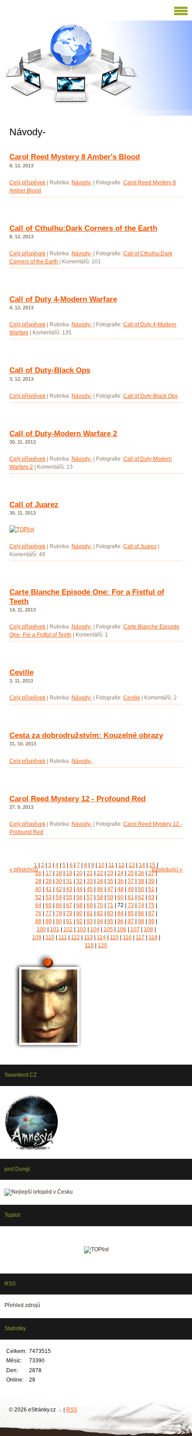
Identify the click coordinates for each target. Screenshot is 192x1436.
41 (49, 889)
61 (131, 897)
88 (38, 921)
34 (100, 881)
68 (79, 905)
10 (101, 865)
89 (49, 921)
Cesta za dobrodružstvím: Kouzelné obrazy (86, 735)
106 (121, 929)
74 (141, 905)
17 (49, 873)
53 (49, 897)
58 (100, 897)
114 (101, 937)
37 (131, 881)
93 (90, 921)
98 (141, 921)
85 (131, 913)
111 (62, 937)
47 (110, 889)
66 (59, 905)
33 (90, 881)
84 (120, 913)
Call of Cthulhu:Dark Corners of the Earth (83, 228)
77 (49, 913)
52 (38, 897)
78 (59, 913)
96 (120, 921)
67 (69, 905)
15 (152, 865)
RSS (71, 1410)
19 (69, 873)
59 (110, 897)
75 (151, 905)
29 (49, 881)
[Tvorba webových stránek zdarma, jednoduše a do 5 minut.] (60, 1410)
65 (49, 905)
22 (100, 873)
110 (50, 937)
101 (54, 929)
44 (79, 889)
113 (88, 937)
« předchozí (23, 869)
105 (108, 929)
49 (131, 889)
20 (79, 873)
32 (79, 881)
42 (59, 889)
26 (141, 873)
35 (110, 881)
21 (90, 873)
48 (120, 889)
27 (151, 873)
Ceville (21, 672)
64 (38, 905)
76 (38, 913)
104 (95, 929)
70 (100, 905)
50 (141, 889)
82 (100, 913)
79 (69, 913)
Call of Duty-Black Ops (49, 370)
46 (100, 889)
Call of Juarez (33, 504)
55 (69, 897)
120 (102, 945)
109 (37, 937)
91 (69, 921)
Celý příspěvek (27, 182)
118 (153, 937)
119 (89, 945)
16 (38, 873)
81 (90, 913)
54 (59, 897)
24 (120, 873)
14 (142, 865)
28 (38, 881)
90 (59, 921)
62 (141, 897)
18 (59, 873)
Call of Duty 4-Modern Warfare (63, 299)
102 (68, 929)
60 (120, 897)
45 (90, 889)
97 (131, 921)
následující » (167, 869)
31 (69, 881)
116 (127, 937)
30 (59, 881)
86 (141, 913)
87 (151, 913)
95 (110, 921)
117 (140, 937)
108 (148, 929)
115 (114, 937)
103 (81, 929)
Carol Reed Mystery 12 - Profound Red (77, 799)
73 (131, 905)
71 (110, 905)
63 (151, 897)
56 (79, 897)
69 (90, 905)
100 (41, 929)
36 (120, 881)
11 (111, 865)
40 (38, 889)
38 (141, 881)
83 (110, 913)
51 (151, 889)
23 (110, 873)
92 (79, 921)
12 (121, 865)
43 (69, 889)
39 (151, 881)
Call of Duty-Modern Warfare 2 (63, 433)
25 (131, 873)
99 (151, 921)
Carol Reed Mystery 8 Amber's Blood (74, 157)
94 (100, 921)
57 (90, 897)
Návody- (81, 182)
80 (79, 913)
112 (75, 937)
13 (132, 865)
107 (135, 929)
